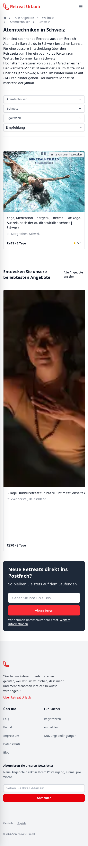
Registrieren (52, 719)
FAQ (6, 719)
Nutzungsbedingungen (60, 736)
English (21, 823)
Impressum (11, 736)
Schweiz (44, 22)
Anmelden (51, 727)
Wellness (48, 18)
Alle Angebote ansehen (73, 274)
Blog (6, 752)
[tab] (32, 209)
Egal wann (14, 118)
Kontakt (8, 727)
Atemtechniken (20, 22)
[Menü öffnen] (81, 6)
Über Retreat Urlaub (17, 697)
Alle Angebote (24, 18)
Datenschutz (11, 744)
